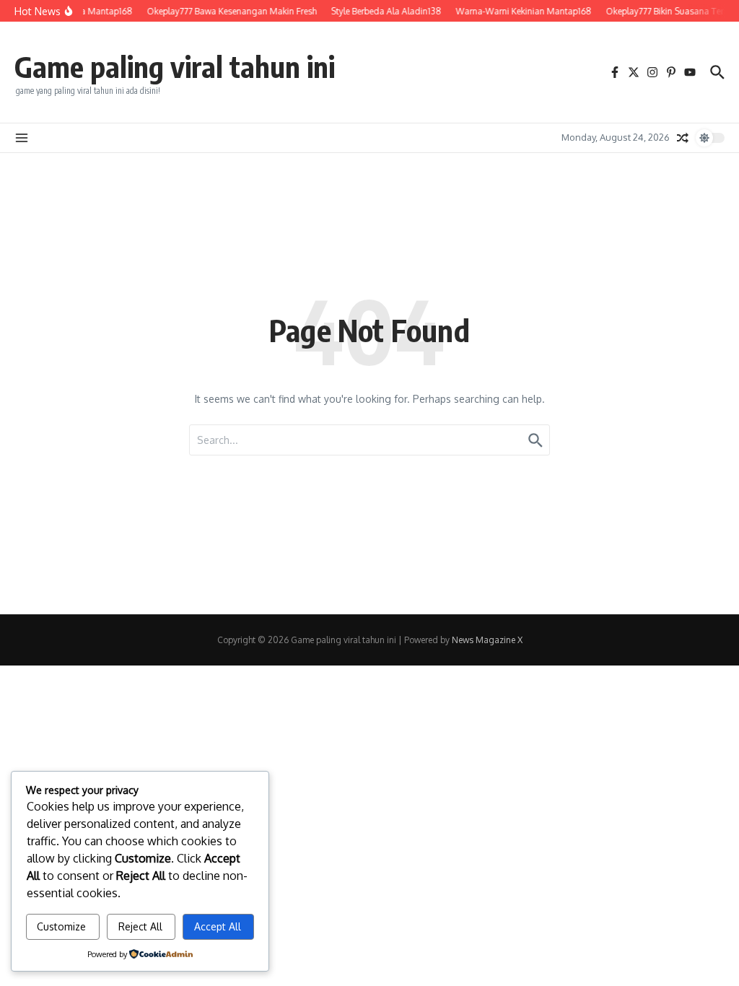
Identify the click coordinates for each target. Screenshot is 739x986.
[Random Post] (682, 138)
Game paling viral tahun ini (174, 66)
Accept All (217, 926)
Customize (61, 926)
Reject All (140, 926)
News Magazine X (487, 639)
